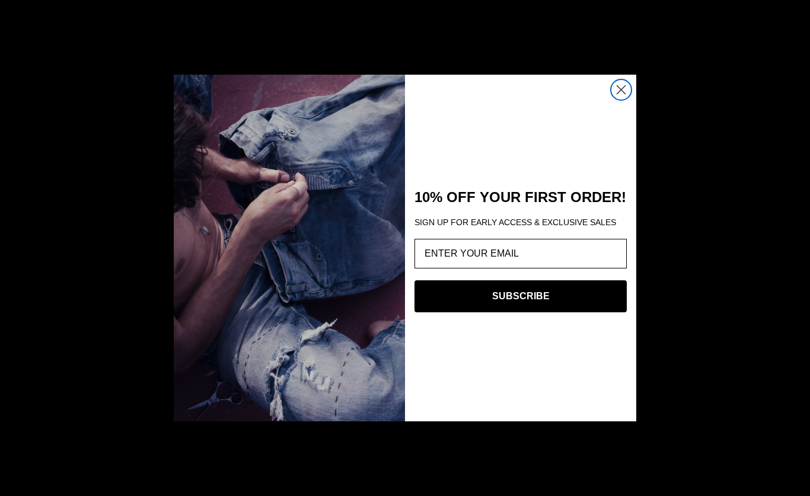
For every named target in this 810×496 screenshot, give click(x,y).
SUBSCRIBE (521, 296)
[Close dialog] (621, 89)
